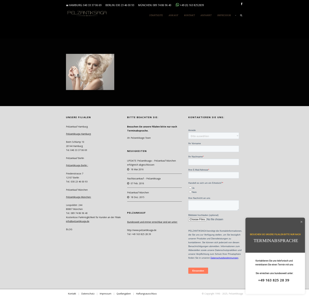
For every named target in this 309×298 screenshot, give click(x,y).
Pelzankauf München (138, 192)
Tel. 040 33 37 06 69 (76, 150)
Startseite (156, 15)
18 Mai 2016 (137, 169)
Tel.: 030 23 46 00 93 (77, 181)
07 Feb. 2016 (137, 183)
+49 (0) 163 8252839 (192, 5)
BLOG (69, 229)
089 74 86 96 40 (162, 5)
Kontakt (189, 15)
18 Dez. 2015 (137, 197)
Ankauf (173, 15)
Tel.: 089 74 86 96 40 (77, 213)
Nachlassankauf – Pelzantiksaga (144, 178)
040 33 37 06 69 (92, 5)
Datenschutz (87, 293)
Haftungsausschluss (146, 293)
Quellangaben (124, 293)
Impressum (224, 15)
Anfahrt (206, 15)
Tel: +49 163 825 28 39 (139, 234)
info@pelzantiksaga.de (77, 221)
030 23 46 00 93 (125, 5)
